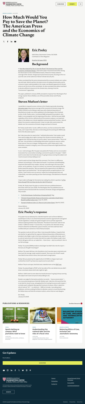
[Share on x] (4, 41)
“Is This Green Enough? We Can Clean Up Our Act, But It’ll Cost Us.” (41, 181)
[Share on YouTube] (4, 370)
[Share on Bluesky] (23, 370)
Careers (53, 378)
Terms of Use (79, 402)
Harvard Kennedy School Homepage (73, 379)
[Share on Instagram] (7, 370)
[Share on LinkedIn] (11, 370)
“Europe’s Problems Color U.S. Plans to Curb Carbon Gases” (38, 202)
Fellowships (54, 381)
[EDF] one (58, 264)
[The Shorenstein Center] (13, 4)
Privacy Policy (72, 402)
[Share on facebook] (7, 41)
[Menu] (80, 4)
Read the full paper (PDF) (39, 60)
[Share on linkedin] (11, 41)
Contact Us (54, 384)
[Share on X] (19, 370)
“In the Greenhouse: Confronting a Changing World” (36, 195)
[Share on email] (15, 41)
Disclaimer (65, 402)
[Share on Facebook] (15, 370)
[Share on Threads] (26, 370)
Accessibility (70, 383)
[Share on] (30, 370)
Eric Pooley (39, 50)
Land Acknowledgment (73, 385)
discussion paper (23, 108)
